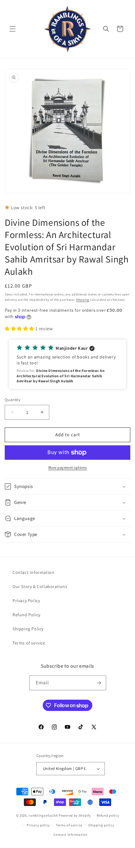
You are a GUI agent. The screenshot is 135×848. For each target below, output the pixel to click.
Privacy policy (38, 825)
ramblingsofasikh (43, 815)
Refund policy (108, 815)
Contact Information (33, 572)
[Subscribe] (99, 683)
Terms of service (29, 643)
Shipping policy (101, 825)
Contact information (70, 834)
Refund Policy (26, 614)
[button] (12, 29)
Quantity (12, 399)
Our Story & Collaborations (40, 586)
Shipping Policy (28, 629)
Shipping (82, 300)
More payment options (67, 467)
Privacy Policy (26, 600)
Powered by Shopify (75, 815)
